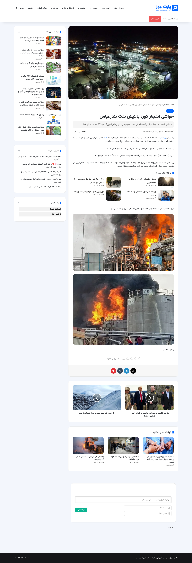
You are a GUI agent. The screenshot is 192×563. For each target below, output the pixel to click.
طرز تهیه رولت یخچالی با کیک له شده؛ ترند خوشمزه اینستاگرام (31, 104)
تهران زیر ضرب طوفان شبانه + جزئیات (89, 191)
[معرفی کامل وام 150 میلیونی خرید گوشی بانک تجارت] (53, 80)
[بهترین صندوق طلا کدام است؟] (53, 118)
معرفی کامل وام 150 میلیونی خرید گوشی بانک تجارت (32, 78)
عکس (30, 8)
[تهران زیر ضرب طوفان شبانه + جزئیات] (113, 195)
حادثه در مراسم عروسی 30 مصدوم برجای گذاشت (125, 458)
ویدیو (22, 8)
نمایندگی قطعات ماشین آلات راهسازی (42, 186)
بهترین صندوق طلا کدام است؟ (32, 114)
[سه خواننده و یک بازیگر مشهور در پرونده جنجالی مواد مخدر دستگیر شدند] (158, 445)
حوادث (151, 104)
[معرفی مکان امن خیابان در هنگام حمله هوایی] (166, 182)
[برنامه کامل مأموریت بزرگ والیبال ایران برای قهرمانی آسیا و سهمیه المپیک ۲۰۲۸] (53, 92)
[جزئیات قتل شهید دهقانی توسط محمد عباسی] (166, 195)
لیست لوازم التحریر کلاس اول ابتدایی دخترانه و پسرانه (32, 39)
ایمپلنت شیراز (55, 209)
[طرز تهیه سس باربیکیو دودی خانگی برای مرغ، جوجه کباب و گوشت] (53, 54)
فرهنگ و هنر (68, 8)
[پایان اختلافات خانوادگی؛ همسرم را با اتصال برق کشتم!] (113, 182)
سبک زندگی (42, 8)
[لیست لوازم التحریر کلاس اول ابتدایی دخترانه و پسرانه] (53, 41)
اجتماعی (83, 8)
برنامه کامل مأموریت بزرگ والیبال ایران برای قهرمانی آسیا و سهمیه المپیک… (31, 91)
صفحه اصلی (119, 8)
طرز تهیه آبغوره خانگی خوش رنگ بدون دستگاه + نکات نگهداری (31, 129)
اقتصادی (106, 8)
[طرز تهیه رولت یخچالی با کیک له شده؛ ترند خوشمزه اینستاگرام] (53, 106)
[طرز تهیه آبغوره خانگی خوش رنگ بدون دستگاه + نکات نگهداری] (53, 131)
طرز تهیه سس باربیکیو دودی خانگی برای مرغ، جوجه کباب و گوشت (32, 53)
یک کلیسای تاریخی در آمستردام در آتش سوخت (90, 458)
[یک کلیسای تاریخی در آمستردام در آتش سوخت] (88, 445)
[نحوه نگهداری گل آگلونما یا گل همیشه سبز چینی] (53, 67)
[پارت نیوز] (167, 8)
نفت (105, 137)
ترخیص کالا (56, 214)
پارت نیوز (162, 137)
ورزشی (55, 8)
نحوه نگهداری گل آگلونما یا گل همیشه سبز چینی (32, 65)
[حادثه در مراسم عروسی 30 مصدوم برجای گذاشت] (123, 445)
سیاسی (95, 8)
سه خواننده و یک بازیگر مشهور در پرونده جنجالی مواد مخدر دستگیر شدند (160, 459)
